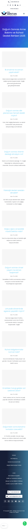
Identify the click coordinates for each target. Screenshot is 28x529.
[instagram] (10, 5)
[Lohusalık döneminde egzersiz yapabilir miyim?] (14, 298)
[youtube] (15, 5)
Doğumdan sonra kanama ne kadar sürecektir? (14, 428)
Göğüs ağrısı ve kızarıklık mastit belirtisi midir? (14, 230)
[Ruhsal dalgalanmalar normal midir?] (14, 339)
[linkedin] (17, 5)
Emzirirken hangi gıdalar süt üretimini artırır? (14, 389)
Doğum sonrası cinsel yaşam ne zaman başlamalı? (14, 270)
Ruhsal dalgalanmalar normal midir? (14, 350)
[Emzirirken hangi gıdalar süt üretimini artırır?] (14, 378)
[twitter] (12, 5)
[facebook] (7, 5)
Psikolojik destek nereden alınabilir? (14, 191)
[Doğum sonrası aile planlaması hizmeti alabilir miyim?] (14, 100)
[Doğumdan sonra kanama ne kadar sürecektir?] (14, 416)
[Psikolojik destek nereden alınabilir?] (14, 180)
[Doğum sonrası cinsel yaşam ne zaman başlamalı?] (14, 257)
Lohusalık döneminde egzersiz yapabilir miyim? (14, 310)
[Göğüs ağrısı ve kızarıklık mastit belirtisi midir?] (14, 218)
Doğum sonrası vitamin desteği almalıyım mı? (14, 153)
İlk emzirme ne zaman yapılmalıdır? (14, 71)
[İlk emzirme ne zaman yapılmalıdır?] (14, 59)
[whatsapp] (20, 5)
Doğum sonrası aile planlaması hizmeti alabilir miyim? (14, 113)
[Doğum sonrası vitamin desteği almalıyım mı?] (14, 141)
